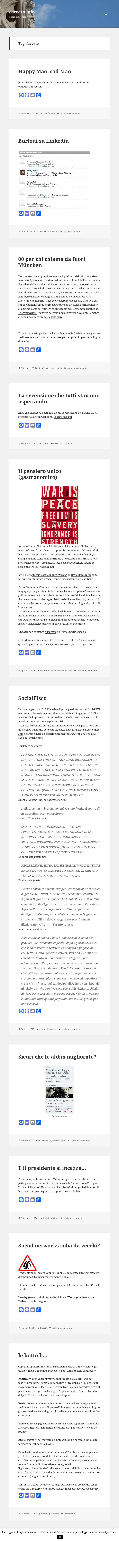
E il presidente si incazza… (52, 1167)
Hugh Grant (86, 644)
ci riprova (50, 631)
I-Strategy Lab (75, 1285)
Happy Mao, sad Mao (44, 71)
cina (45, 113)
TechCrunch (93, 1285)
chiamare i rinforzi (67, 640)
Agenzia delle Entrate (68, 729)
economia (43, 1029)
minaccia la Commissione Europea (77, 1183)
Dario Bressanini (81, 574)
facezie (51, 113)
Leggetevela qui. (63, 416)
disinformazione (48, 670)
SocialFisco (32, 698)
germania (57, 368)
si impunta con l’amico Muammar (45, 1179)
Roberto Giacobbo (45, 300)
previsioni (54, 1513)
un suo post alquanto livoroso (49, 574)
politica (68, 670)
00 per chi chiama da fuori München (51, 261)
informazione (58, 1140)
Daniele (80, 1366)
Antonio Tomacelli (28, 546)
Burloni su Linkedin (43, 140)
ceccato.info (22, 12)
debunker (67, 611)
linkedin (54, 231)
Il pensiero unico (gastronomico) (39, 474)
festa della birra (53, 317)
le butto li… (32, 1355)
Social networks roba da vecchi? (59, 1245)
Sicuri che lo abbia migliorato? (57, 1056)
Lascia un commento (69, 113)
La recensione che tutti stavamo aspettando (59, 398)
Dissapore (89, 546)
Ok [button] (60, 1537)
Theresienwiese (27, 312)
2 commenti (69, 1513)
